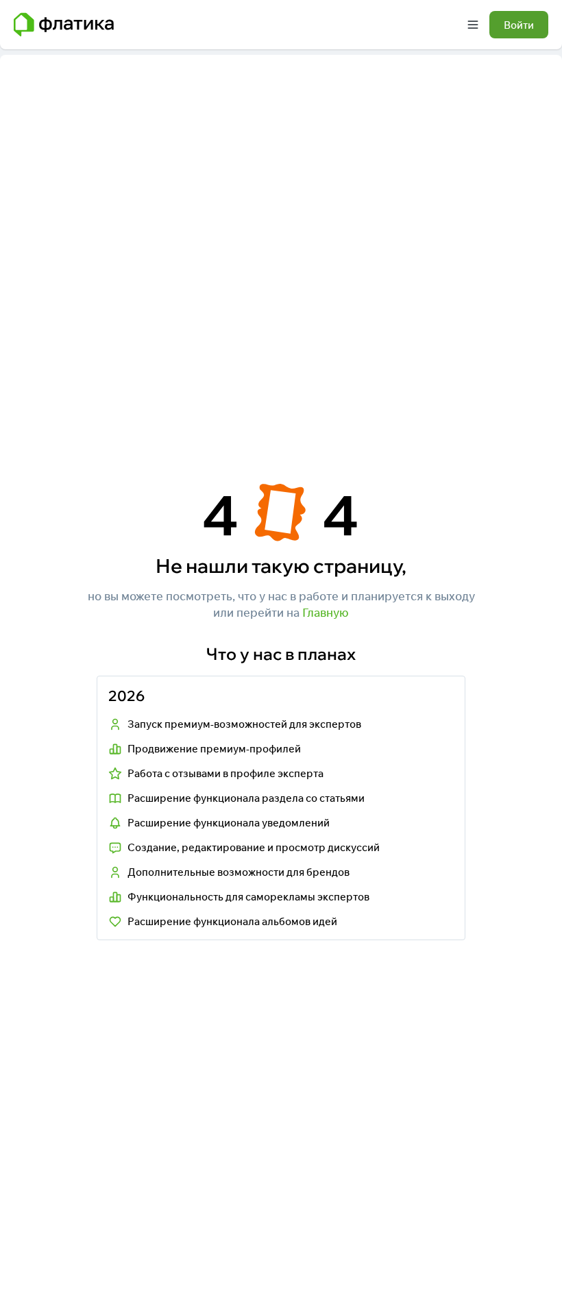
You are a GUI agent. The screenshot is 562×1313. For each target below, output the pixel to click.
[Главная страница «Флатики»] (64, 24)
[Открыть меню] (473, 25)
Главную (325, 612)
